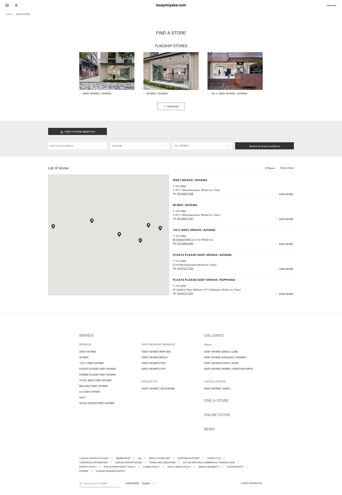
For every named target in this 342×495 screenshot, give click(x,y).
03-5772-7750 (185, 268)
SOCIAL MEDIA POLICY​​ (179, 467)
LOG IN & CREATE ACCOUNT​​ (94, 458)
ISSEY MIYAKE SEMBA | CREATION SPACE (228, 368)
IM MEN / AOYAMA (185, 205)
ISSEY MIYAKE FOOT (154, 368)
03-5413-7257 (185, 293)
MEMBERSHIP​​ (123, 458)
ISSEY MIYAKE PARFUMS (156, 351)
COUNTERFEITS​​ (235, 467)
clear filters (288, 168)
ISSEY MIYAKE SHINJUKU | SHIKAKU (225, 357)
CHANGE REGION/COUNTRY (110, 471)
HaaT (82, 397)
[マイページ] (16, 5)
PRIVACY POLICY (88, 467)
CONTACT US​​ (214, 458)
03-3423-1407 (185, 218)
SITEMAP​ (84, 471)
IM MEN (83, 357)
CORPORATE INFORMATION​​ (93, 462)
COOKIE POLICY (151, 467)
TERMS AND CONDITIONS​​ (162, 462)
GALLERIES (214, 335)
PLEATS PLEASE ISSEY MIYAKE (97, 368)
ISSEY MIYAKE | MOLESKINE (158, 388)
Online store (331, 5)
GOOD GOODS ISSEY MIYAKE (96, 403)
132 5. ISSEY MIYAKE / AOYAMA (194, 230)
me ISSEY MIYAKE (89, 391)
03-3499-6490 (185, 243)
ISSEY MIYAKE (87, 351)
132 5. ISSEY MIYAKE (91, 363)
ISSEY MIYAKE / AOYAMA (190, 180)
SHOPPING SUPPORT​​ (189, 458)
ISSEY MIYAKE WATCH (154, 357)
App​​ (140, 458)
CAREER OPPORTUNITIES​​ (128, 462)
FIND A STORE (216, 400)
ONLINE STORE (217, 415)
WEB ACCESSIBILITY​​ (208, 467)
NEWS (209, 429)
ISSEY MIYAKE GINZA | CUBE (221, 351)
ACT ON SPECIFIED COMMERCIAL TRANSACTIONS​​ (209, 462)
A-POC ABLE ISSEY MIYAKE (95, 380)
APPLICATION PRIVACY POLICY (120, 467)
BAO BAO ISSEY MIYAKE (93, 386)
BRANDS (86, 335)
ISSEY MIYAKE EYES (153, 363)
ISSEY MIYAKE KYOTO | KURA (221, 363)
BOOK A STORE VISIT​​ (159, 458)
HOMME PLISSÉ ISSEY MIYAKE (97, 374)
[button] (119, 234)
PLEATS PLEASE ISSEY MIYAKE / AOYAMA (202, 255)
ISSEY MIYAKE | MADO (217, 388)
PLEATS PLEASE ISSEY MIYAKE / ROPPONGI (204, 280)
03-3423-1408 (185, 193)
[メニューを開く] (7, 5)
